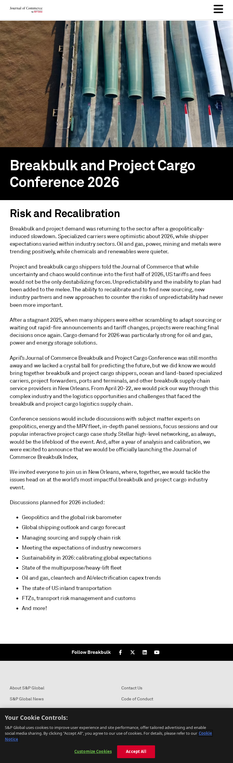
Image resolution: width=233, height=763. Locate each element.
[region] (116, 735)
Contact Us (131, 688)
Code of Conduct (137, 699)
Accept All (136, 751)
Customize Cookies (93, 751)
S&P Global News (27, 699)
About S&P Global (27, 688)
